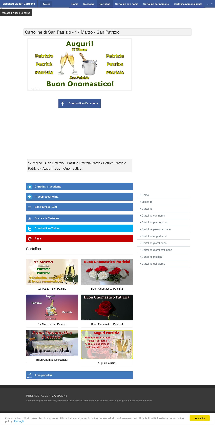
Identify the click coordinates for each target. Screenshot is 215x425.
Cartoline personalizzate (156, 229)
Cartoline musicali (152, 257)
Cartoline (147, 208)
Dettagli (19, 421)
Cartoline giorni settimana (156, 250)
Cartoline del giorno (153, 263)
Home (145, 195)
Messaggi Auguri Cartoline (19, 4)
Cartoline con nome (153, 215)
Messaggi (147, 202)
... (208, 4)
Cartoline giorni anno (154, 243)
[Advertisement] (107, 15)
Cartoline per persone (154, 222)
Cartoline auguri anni (154, 236)
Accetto (200, 418)
